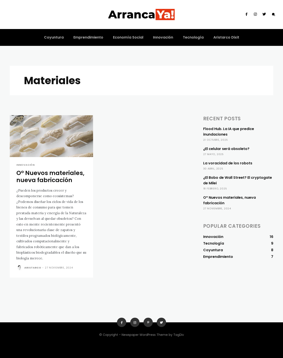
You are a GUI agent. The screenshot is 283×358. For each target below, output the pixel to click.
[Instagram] (255, 14)
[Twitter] (264, 14)
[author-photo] (19, 268)
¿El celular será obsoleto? (226, 148)
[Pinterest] (148, 322)
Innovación (25, 165)
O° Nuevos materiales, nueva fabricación (50, 176)
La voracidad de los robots (227, 163)
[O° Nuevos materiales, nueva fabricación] (51, 136)
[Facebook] (246, 14)
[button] (273, 14)
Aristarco (32, 267)
